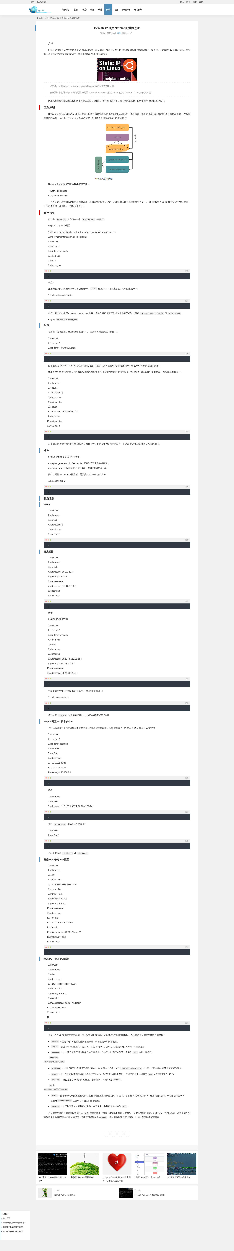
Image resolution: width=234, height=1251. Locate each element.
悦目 (188, 2)
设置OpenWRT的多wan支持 (115, 1177)
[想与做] (40, 9)
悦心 (182, 2)
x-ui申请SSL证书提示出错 (147, 1177)
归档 (195, 2)
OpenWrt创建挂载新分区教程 (180, 1177)
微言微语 (126, 9)
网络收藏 (138, 9)
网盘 (116, 9)
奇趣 (201, 2)
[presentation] (181, 1157)
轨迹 (100, 9)
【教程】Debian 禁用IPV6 (50, 1177)
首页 (41, 18)
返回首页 (66, 9)
